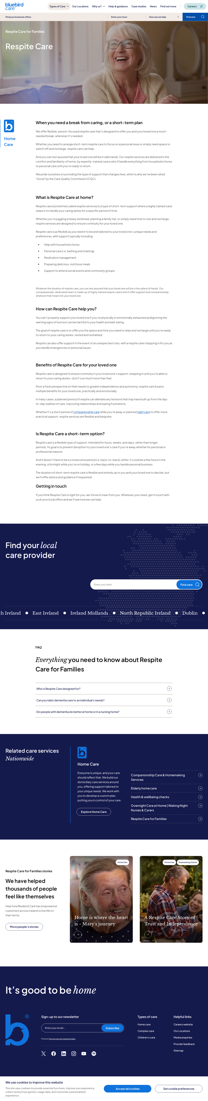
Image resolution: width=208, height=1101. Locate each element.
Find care (186, 584)
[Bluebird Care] (14, 9)
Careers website (183, 1024)
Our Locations (80, 6)
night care (143, 412)
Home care (144, 1024)
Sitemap (178, 1050)
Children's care (146, 1037)
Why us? (97, 6)
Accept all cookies (128, 1088)
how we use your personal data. (62, 1039)
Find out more (168, 6)
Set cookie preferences (178, 1088)
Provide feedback (184, 1044)
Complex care (146, 1030)
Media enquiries (183, 1037)
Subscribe (112, 1028)
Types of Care (57, 6)
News (153, 6)
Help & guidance (118, 6)
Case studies (138, 6)
